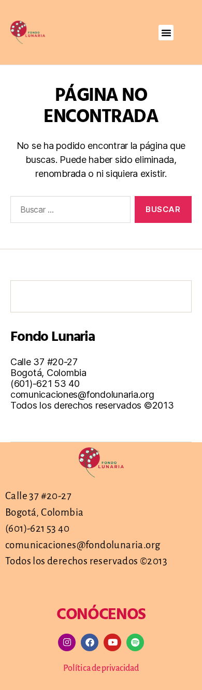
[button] (166, 32)
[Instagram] (67, 642)
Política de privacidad (100, 668)
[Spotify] (135, 642)
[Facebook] (89, 642)
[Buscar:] (68, 211)
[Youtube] (112, 642)
